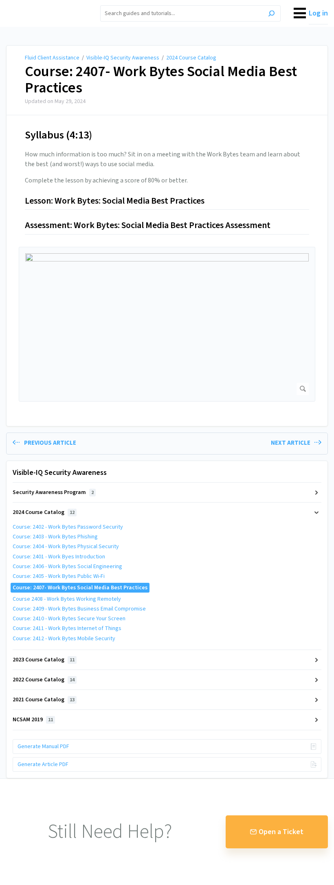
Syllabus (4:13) (58, 135)
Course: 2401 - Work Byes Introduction (59, 557)
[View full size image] (167, 324)
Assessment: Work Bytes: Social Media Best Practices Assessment (147, 226)
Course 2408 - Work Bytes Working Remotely (67, 599)
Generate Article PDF (43, 764)
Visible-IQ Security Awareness (122, 58)
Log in (318, 13)
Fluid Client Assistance (52, 58)
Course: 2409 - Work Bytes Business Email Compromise (79, 609)
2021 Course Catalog (44, 700)
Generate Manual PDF (43, 746)
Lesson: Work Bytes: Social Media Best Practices (115, 201)
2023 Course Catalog (44, 660)
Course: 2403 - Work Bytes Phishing (55, 537)
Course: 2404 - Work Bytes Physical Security (66, 546)
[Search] (271, 14)
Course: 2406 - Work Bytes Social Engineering (69, 566)
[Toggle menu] (300, 13)
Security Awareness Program (53, 492)
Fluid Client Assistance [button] (43, 4)
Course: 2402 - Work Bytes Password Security (68, 527)
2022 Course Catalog (44, 680)
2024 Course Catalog (191, 58)
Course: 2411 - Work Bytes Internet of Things (67, 628)
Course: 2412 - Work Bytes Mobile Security (64, 639)
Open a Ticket (281, 832)
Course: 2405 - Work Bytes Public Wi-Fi (59, 576)
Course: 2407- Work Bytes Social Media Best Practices (161, 80)
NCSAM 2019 (33, 720)
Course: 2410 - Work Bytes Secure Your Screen (69, 619)
